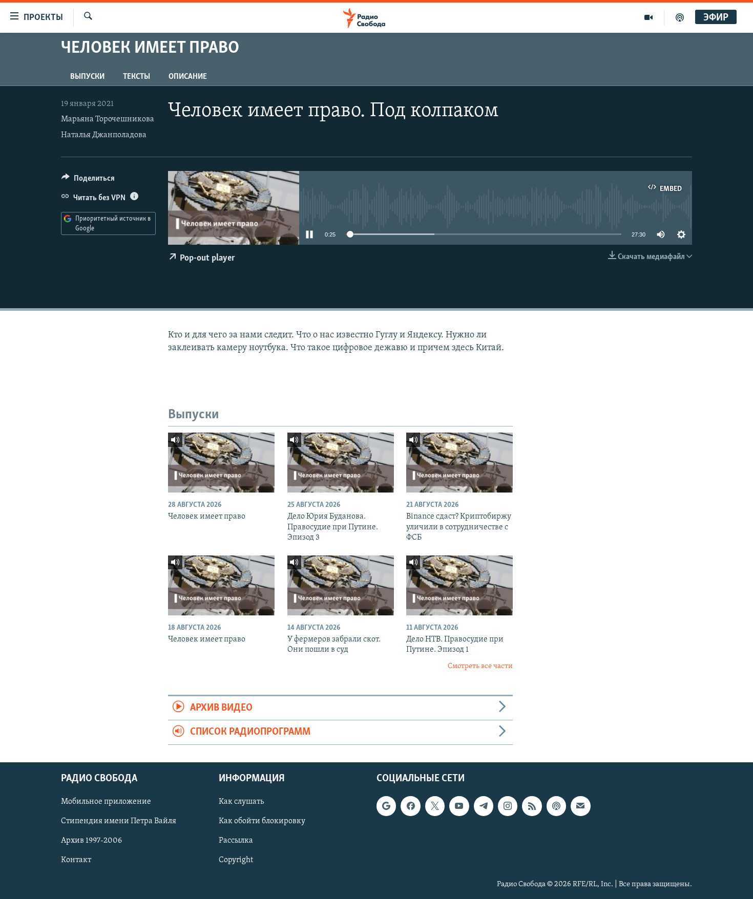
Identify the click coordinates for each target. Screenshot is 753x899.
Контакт (76, 860)
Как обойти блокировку (262, 821)
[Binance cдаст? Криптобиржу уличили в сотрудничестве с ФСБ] (459, 463)
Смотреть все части (480, 666)
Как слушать (241, 802)
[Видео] (648, 17)
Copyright (236, 860)
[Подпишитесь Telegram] (483, 806)
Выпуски (87, 77)
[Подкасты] (556, 806)
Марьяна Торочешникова (107, 119)
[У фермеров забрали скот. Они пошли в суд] (340, 585)
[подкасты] (679, 17)
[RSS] (531, 806)
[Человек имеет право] (221, 463)
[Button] (88, 180)
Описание (188, 77)
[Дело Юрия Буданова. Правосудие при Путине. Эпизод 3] (340, 463)
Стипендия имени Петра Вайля (118, 821)
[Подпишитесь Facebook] (410, 806)
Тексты (136, 77)
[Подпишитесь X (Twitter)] (435, 806)
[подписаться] (580, 806)
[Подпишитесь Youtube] (459, 806)
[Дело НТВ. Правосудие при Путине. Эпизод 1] (459, 585)
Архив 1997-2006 (91, 841)
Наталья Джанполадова (104, 135)
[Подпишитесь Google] (386, 806)
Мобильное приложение (106, 802)
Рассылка (236, 841)
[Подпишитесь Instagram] (507, 806)
